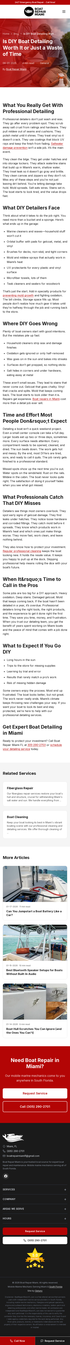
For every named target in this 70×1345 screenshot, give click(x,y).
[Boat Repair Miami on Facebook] (6, 1176)
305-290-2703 (37, 745)
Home (6, 33)
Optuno (38, 1290)
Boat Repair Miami (16, 69)
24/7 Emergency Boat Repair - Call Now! (35, 2)
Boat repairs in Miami (46, 399)
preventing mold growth (18, 295)
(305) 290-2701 (15, 1151)
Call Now (19, 1340)
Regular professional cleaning (22, 551)
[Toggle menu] (63, 11)
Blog (16, 33)
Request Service (35, 1093)
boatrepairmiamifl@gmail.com (23, 1155)
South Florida (55, 1286)
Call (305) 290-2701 (35, 1106)
